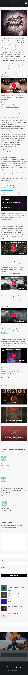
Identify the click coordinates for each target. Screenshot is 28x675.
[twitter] (20, 667)
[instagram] (11, 667)
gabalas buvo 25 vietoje (7, 60)
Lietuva (12, 369)
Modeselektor (4, 371)
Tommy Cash (9, 373)
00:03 (8, 486)
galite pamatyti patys (13, 107)
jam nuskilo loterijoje (7, 190)
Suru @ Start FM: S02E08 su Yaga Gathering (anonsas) (15, 645)
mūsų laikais (10, 371)
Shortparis (3, 373)
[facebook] (7, 667)
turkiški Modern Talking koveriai (10, 126)
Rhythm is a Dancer (6, 144)
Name (2, 553)
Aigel (11, 331)
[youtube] (16, 667)
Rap (14, 371)
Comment (4, 531)
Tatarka (24, 331)
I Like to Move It (18, 144)
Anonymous (6, 508)
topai (14, 373)
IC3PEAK (8, 369)
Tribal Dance (16, 142)
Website (3, 567)
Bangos (7, 367)
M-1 (20, 369)
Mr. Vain (10, 142)
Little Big (17, 369)
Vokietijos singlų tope (20, 122)
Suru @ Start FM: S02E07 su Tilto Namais (12, 636)
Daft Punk (4, 369)
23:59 (8, 465)
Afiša (4, 367)
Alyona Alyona (17, 331)
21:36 (9, 510)
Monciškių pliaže (11, 186)
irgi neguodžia (19, 128)
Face (2, 333)
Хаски (6, 333)
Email (2, 560)
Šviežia (11, 367)
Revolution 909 (19, 371)
